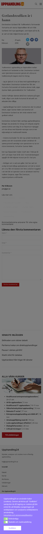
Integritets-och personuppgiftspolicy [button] (18, 515)
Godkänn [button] (12, 528)
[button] (30, 528)
